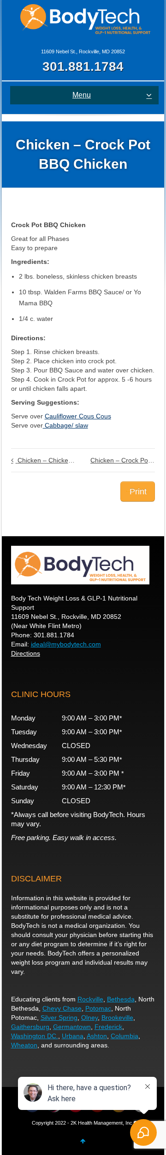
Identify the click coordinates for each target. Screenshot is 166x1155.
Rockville (90, 999)
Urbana (72, 1036)
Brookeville (117, 1017)
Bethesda (121, 999)
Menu (81, 95)
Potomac (98, 1008)
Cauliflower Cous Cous (78, 416)
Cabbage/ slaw (65, 425)
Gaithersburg (30, 1026)
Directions (25, 653)
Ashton (97, 1036)
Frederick (108, 1026)
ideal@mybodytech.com (66, 644)
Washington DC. (34, 1036)
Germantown (72, 1026)
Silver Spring (59, 1017)
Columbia (124, 1036)
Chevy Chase (62, 1008)
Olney (89, 1017)
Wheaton (24, 1045)
